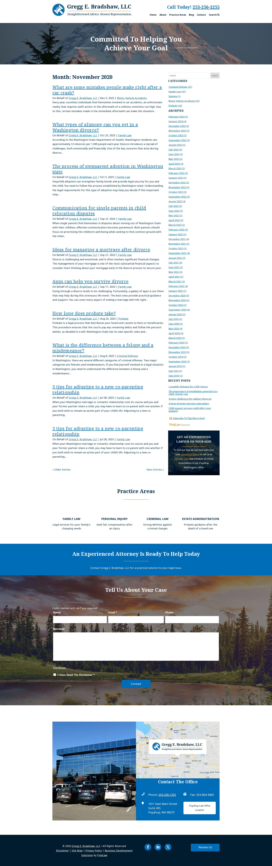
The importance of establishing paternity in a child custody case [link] (193, 393)
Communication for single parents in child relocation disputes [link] (99, 210)
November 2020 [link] (177, 300)
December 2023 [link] (177, 126)
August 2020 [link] (175, 314)
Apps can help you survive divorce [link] (90, 281)
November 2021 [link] (177, 243)
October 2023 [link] (176, 135)
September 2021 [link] (177, 253)
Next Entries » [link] (155, 469)
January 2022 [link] (176, 234)
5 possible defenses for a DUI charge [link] (188, 386)
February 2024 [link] (176, 116)
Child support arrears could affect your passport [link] (190, 410)
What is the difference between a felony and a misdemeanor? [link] (103, 347)
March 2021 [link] (175, 281)
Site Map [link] (77, 850)
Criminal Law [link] (157, 519)
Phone (169, 612)
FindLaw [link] (102, 855)
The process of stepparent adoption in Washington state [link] (107, 169)
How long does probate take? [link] (84, 313)
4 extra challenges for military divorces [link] (190, 398)
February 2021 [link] (176, 286)
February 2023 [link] (176, 173)
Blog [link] (191, 14)
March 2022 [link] (175, 225)
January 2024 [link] (176, 121)
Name (57, 612)
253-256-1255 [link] (167, 795)
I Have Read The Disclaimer (76, 674)
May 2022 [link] (174, 215)
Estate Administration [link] (200, 519)
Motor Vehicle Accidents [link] (132, 98)
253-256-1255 (206, 7)
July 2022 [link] (173, 206)
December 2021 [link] (177, 239)
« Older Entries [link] (61, 469)
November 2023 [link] (177, 130)
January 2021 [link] (176, 290)
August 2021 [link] (175, 258)
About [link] (163, 14)
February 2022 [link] (176, 229)
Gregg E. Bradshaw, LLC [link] (83, 98)
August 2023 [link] (175, 145)
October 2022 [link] (176, 192)
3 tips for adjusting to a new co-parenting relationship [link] (97, 389)
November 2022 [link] (177, 187)
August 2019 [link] (175, 366)
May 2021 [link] (174, 272)
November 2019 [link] (177, 352)
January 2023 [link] (176, 177)
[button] (147, 847)
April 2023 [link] (174, 163)
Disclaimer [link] (62, 850)
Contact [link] (201, 14)
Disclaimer (59, 667)
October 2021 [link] (176, 248)
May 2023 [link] (174, 159)
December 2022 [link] (177, 182)
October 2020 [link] (176, 305)
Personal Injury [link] (114, 519)
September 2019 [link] (177, 361)
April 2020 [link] (174, 333)
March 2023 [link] (175, 168)
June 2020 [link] (174, 323)
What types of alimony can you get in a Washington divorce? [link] (95, 127)
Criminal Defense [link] (127, 356)
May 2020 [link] (174, 328)
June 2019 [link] (174, 375)
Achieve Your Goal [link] (136, 47)
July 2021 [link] (173, 262)
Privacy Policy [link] (93, 850)
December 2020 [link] (177, 295)
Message (59, 629)
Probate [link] (123, 318)
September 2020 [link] (177, 309)
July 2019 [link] (173, 371)
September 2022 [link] (177, 196)
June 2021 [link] (174, 267)
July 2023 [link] (173, 149)
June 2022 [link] (174, 210)
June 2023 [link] (174, 154)
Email (112, 612)
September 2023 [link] (177, 140)
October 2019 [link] (176, 356)
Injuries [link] (173, 96)
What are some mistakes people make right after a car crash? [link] (107, 90)
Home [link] (153, 14)
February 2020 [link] (176, 342)
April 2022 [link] (174, 220)
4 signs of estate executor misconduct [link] (189, 403)
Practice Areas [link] (177, 14)
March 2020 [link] (175, 338)
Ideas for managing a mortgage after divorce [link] (101, 249)
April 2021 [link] (174, 276)
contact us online (190, 454)
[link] (92, 15)
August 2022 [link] (175, 201)
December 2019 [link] (177, 347)
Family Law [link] (124, 135)
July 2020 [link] (173, 319)
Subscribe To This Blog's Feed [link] (189, 418)
